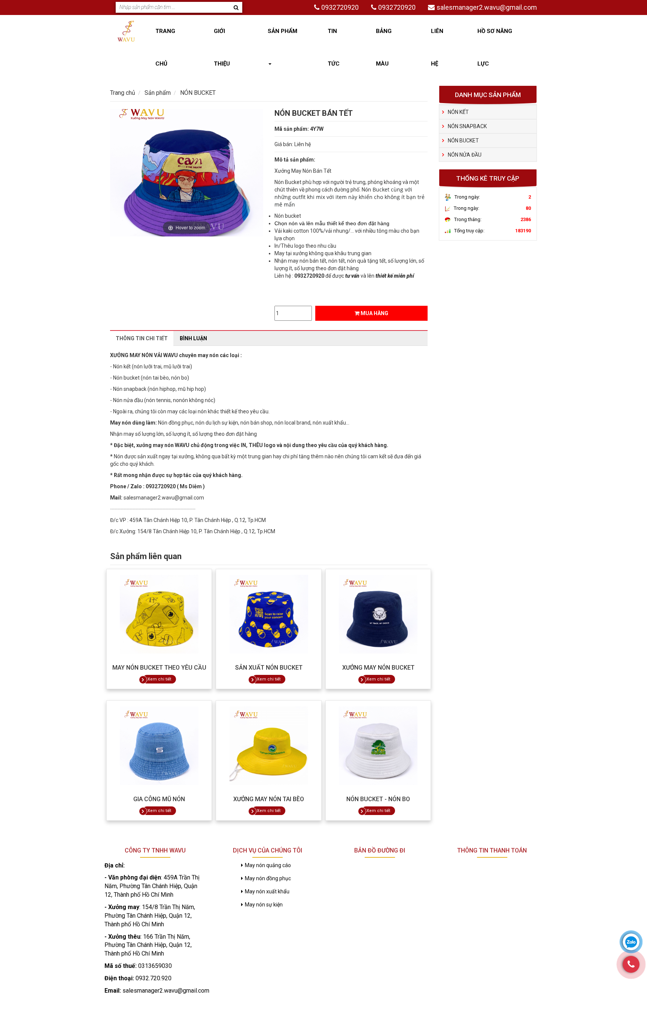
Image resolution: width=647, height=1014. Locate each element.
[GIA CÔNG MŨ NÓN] (159, 745)
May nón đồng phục (268, 878)
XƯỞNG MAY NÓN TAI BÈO (268, 799)
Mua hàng (373, 313)
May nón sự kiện (264, 905)
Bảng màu (384, 47)
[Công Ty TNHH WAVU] (126, 30)
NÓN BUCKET (463, 141)
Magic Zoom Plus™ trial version (142, 116)
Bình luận (193, 338)
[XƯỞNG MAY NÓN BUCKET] (378, 614)
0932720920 (340, 7)
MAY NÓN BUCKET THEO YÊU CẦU (159, 667)
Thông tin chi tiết (142, 338)
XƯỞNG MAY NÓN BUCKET (378, 667)
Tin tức (334, 47)
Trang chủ (165, 47)
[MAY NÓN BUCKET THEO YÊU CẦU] (159, 614)
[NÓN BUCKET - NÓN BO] (378, 745)
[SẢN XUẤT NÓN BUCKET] (268, 614)
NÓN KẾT (458, 112)
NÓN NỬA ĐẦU (465, 155)
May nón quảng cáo (268, 865)
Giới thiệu (222, 47)
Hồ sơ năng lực (494, 47)
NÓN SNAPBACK (467, 126)
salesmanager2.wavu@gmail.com (487, 7)
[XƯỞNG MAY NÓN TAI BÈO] (268, 745)
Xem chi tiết (159, 679)
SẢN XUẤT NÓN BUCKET (269, 667)
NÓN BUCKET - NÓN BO (378, 799)
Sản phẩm (282, 31)
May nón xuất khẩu (267, 891)
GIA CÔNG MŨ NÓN (159, 799)
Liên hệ (437, 47)
